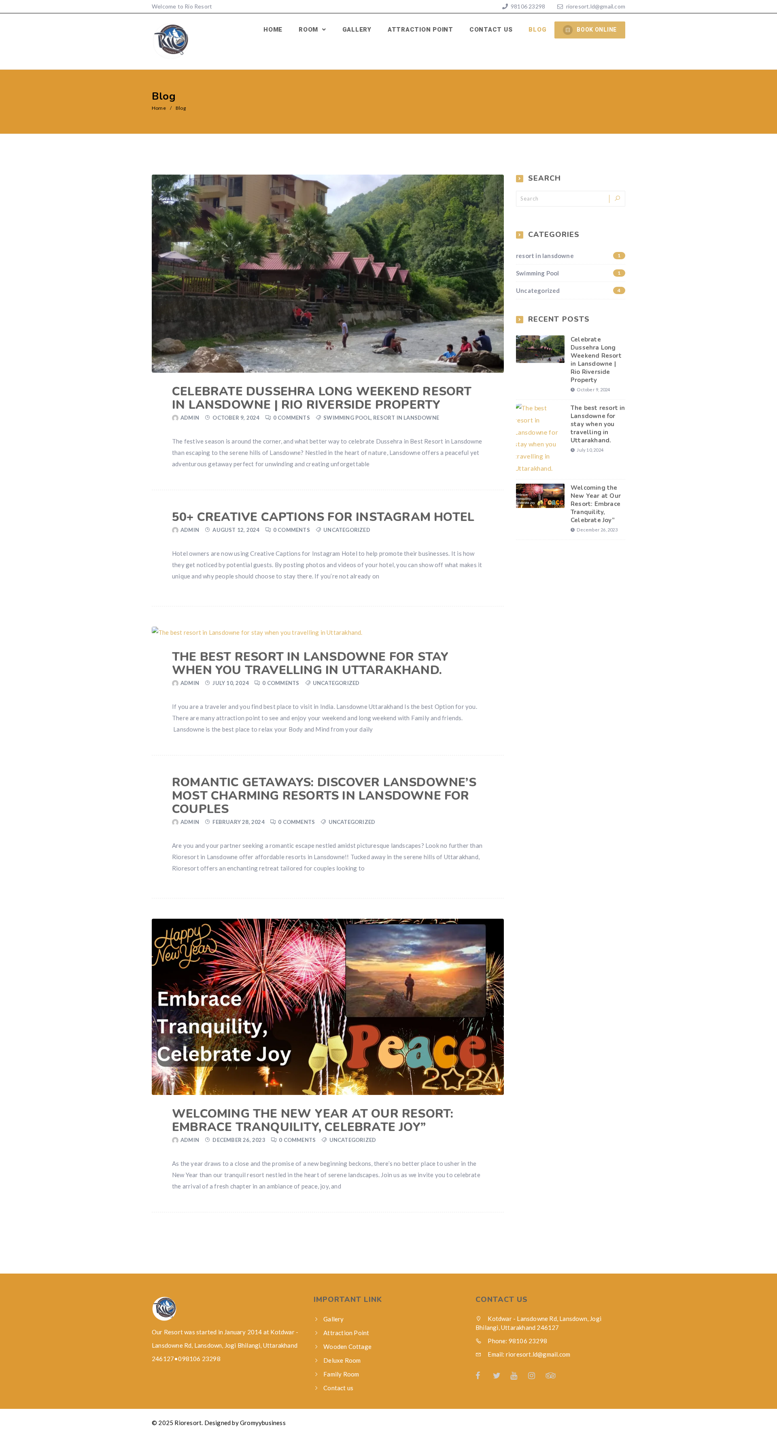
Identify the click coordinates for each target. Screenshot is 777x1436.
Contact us (491, 29)
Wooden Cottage (347, 1346)
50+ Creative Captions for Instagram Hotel (323, 517)
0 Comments (291, 417)
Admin (189, 417)
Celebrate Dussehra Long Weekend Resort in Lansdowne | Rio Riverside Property (322, 398)
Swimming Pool (347, 417)
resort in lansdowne (406, 417)
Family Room (341, 1374)
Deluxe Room (342, 1360)
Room (309, 29)
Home (272, 29)
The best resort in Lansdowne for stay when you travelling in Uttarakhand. (310, 664)
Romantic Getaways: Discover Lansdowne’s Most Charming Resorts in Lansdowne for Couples (324, 795)
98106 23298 (527, 6)
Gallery (357, 29)
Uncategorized (346, 530)
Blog (537, 29)
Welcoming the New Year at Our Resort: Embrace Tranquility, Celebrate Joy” (312, 1120)
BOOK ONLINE (597, 29)
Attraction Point (420, 29)
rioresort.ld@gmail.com (595, 6)
